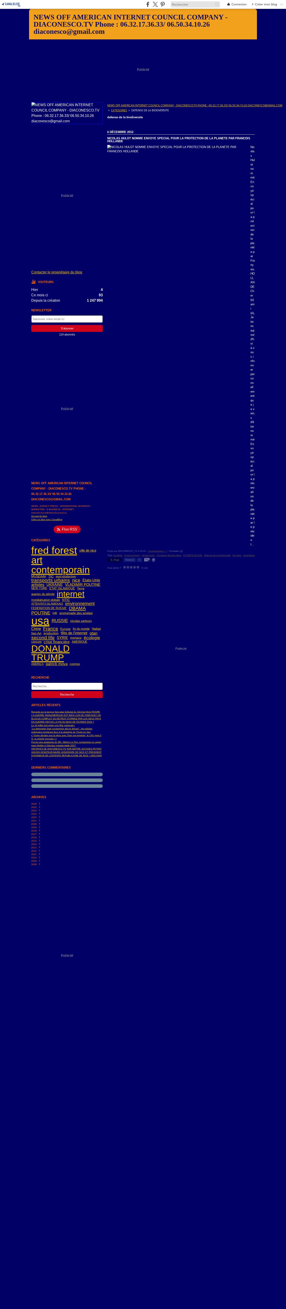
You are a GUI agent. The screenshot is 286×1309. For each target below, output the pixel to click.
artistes (37, 585)
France (50, 628)
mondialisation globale (45, 600)
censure (36, 642)
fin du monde (81, 629)
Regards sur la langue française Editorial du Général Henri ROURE (65, 712)
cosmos (75, 664)
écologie (92, 638)
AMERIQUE (79, 642)
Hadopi (96, 629)
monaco (76, 637)
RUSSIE (60, 621)
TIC (51, 576)
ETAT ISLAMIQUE (62, 588)
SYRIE (62, 638)
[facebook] (148, 4)
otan (93, 633)
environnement (80, 604)
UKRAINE (54, 585)
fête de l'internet (74, 633)
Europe (65, 628)
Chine (36, 629)
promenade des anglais (76, 613)
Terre (80, 588)
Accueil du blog (39, 516)
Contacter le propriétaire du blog (56, 272)
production (51, 633)
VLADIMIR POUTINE (82, 585)
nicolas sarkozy (81, 620)
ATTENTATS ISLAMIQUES (47, 603)
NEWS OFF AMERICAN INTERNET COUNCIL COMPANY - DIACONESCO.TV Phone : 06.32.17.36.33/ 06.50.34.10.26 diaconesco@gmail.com (194, 105)
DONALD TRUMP (50, 653)
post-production (66, 576)
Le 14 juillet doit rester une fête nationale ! (53, 725)
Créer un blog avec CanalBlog (46, 519)
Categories (119, 110)
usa (40, 620)
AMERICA (37, 664)
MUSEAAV (38, 576)
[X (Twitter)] (155, 4)
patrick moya (56, 664)
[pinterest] (162, 4)
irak (55, 613)
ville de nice (87, 550)
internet (70, 594)
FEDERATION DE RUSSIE (49, 608)
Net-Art (36, 633)
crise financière (56, 642)
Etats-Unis (91, 580)
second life (43, 637)
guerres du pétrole (43, 594)
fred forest (54, 550)
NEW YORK (39, 588)
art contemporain (60, 565)
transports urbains (50, 580)
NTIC (66, 600)
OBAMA (77, 608)
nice (76, 580)
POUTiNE (40, 613)
